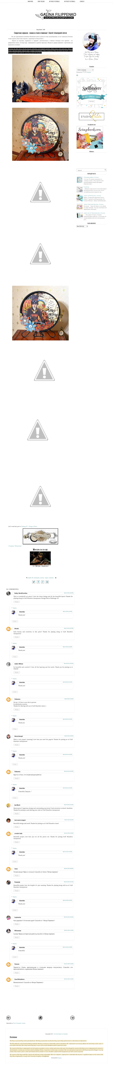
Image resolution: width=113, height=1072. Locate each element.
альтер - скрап (44, 577)
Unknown (17, 699)
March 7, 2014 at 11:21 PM (67, 611)
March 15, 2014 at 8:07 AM (68, 917)
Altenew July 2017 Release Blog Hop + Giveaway (94, 213)
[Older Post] (72, 1019)
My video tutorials (54, 1)
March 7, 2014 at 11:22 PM (67, 646)
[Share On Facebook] (38, 582)
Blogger (59, 1058)
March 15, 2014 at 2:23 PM (68, 963)
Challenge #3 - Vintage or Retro (28, 526)
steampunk (36, 577)
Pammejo (17, 882)
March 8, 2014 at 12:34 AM (68, 663)
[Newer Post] (8, 1019)
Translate (88, 72)
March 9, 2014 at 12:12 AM (68, 804)
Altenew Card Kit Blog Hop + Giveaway (92, 195)
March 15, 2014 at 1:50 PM (68, 930)
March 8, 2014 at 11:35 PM (67, 719)
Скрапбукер (86, 187)
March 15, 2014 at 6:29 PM (67, 851)
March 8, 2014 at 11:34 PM (67, 682)
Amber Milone (18, 664)
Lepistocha (17, 917)
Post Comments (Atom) (19, 1023)
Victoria (16, 964)
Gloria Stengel (18, 736)
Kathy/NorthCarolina (20, 593)
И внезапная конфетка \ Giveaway (91, 177)
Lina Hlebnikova (19, 979)
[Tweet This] (34, 582)
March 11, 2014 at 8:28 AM (68, 868)
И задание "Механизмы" (15, 546)
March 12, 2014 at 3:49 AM (68, 881)
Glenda (16, 628)
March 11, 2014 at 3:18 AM (68, 833)
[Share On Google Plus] (43, 582)
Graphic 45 (30, 577)
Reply (16, 602)
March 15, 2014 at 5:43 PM (68, 979)
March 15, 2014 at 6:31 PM (67, 900)
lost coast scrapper (20, 820)
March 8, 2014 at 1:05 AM (69, 698)
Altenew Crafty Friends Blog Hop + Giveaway (93, 204)
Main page (30, 1)
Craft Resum (41, 1)
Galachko (22, 612)
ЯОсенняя (17, 930)
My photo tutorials (69, 1)
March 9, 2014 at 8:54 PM (69, 819)
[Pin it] (47, 582)
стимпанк (51, 577)
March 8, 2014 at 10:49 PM (68, 771)
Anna (16, 869)
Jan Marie (17, 805)
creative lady (18, 833)
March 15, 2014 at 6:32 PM (67, 947)
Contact (82, 1)
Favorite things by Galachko (61, 1034)
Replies (15, 608)
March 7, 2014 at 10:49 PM (68, 628)
